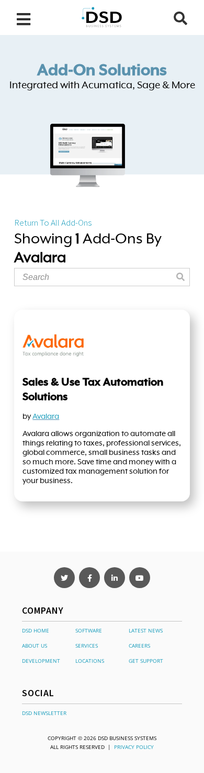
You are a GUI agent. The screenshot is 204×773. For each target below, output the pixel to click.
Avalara (45, 416)
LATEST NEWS (146, 630)
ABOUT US (34, 645)
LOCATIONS (89, 660)
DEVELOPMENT (41, 660)
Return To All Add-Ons (53, 222)
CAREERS (139, 645)
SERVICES (86, 645)
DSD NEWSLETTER (44, 713)
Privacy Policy (134, 747)
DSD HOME (35, 630)
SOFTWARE (88, 630)
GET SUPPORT (146, 660)
